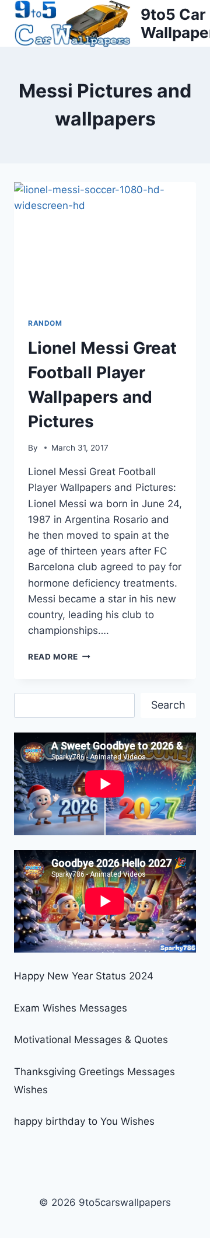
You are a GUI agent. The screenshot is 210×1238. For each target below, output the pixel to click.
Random (45, 323)
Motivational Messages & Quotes (91, 1039)
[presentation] (105, 243)
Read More (59, 656)
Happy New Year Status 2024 (83, 976)
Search (168, 705)
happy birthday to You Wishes (84, 1121)
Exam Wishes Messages (70, 1008)
